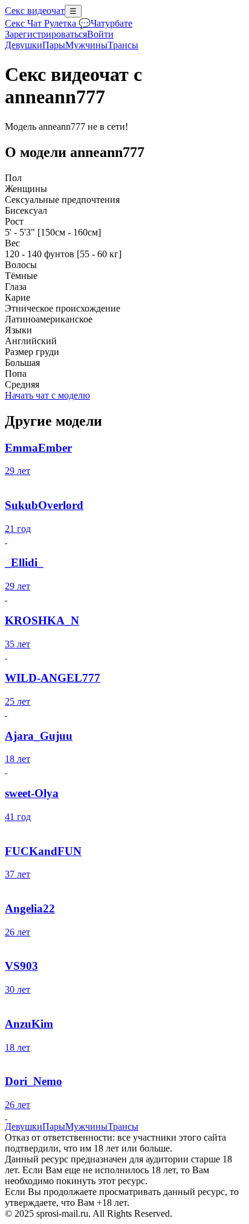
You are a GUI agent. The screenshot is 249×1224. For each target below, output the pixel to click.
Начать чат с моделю (47, 395)
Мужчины (86, 45)
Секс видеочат (35, 10)
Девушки (23, 45)
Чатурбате (111, 23)
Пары (53, 45)
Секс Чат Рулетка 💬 (48, 23)
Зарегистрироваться (46, 34)
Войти (100, 34)
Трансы (123, 45)
